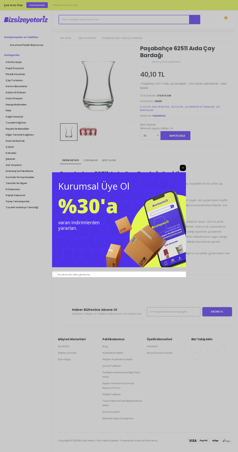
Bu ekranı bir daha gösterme (74, 274)
